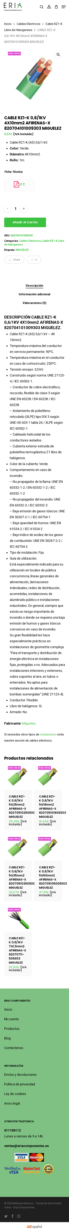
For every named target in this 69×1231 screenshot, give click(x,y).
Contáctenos (13, 1048)
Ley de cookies (15, 1094)
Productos (12, 1029)
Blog (7, 1038)
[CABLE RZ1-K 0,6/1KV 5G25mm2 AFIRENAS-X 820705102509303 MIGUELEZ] (18, 776)
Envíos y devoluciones (20, 1075)
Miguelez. (29, 723)
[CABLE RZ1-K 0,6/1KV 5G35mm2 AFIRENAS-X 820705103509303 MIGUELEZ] (18, 847)
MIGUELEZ (22, 249)
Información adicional (34, 294)
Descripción (34, 285)
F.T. (22, 184)
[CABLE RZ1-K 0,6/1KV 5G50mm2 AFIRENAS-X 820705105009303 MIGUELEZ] (48, 847)
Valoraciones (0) (34, 303)
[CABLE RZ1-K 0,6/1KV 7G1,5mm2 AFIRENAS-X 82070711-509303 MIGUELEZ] (18, 918)
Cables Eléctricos (28, 24)
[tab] (34, 285)
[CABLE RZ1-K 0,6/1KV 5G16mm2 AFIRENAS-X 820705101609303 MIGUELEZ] (48, 776)
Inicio (8, 24)
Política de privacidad (19, 1084)
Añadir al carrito (25, 222)
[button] (64, 7)
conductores (48, 734)
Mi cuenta (11, 1019)
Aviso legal (12, 1103)
